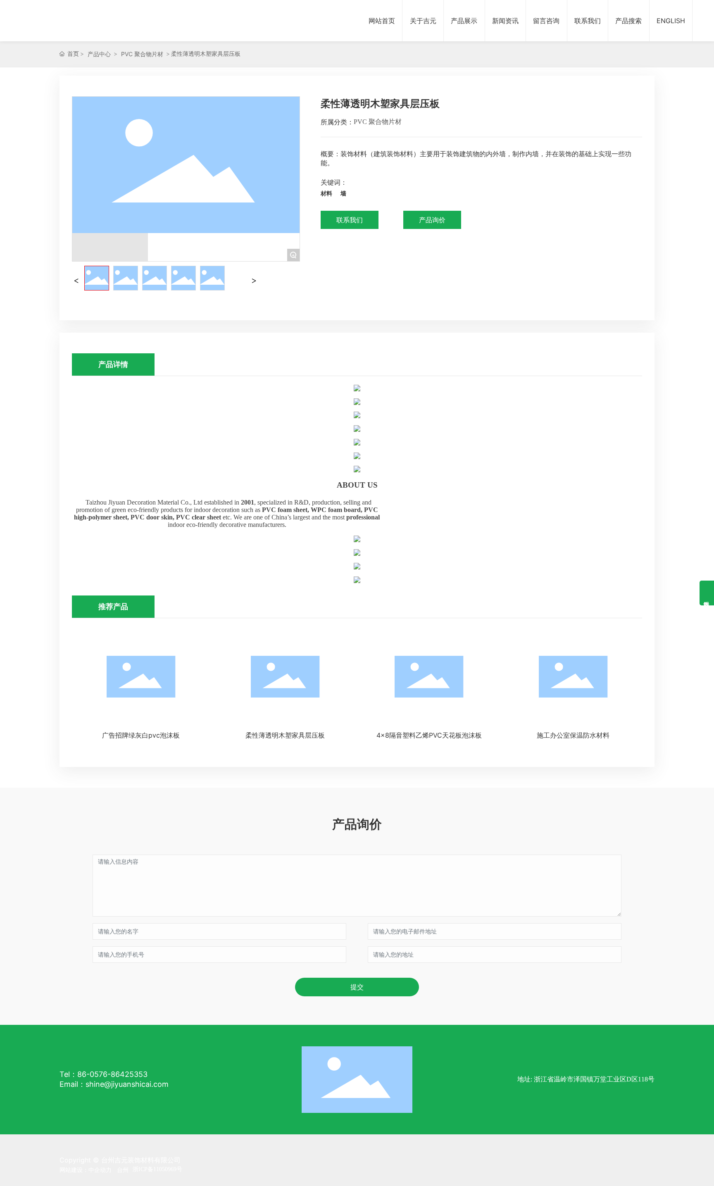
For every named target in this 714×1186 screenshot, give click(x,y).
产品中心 (99, 53)
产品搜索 (628, 21)
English (671, 21)
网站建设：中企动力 (86, 1169)
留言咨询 (546, 21)
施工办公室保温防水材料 (573, 735)
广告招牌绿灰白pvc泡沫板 (141, 735)
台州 (123, 1169)
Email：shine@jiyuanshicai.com (114, 1084)
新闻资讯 (505, 21)
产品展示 (464, 21)
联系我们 (587, 21)
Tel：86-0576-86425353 (104, 1074)
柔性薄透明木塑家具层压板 (285, 735)
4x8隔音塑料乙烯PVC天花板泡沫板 (429, 735)
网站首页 (382, 21)
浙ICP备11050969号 (157, 1169)
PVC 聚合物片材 (142, 53)
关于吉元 (423, 21)
